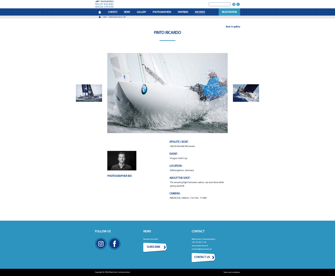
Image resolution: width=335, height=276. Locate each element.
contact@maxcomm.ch (202, 249)
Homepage (101, 12)
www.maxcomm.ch (200, 246)
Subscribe (153, 247)
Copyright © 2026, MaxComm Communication (112, 272)
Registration (229, 12)
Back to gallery (233, 27)
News (127, 12)
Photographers (162, 12)
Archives (200, 12)
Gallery (141, 12)
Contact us (202, 257)
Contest (113, 12)
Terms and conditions (232, 272)
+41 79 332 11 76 (199, 242)
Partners (183, 12)
